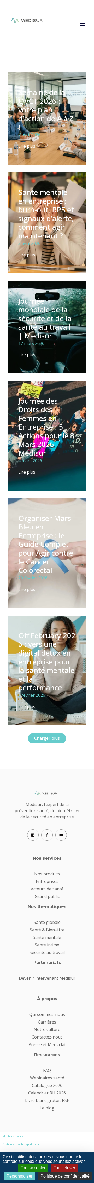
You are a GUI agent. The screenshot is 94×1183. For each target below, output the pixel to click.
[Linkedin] (33, 835)
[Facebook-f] (47, 835)
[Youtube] (61, 835)
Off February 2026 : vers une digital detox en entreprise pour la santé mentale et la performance (46, 661)
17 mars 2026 (31, 343)
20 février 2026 (33, 578)
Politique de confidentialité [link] (65, 1176)
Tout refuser (64, 1168)
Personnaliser (19, 1176)
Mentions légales (13, 1136)
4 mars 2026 (30, 460)
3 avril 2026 (29, 243)
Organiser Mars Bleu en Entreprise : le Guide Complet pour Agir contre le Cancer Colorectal (45, 544)
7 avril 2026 (29, 134)
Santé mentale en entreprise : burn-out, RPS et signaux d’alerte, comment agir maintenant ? (46, 214)
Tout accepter (33, 1168)
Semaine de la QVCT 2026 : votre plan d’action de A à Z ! (46, 109)
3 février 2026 (31, 695)
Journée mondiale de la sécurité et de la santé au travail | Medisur (45, 318)
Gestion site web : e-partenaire (21, 1144)
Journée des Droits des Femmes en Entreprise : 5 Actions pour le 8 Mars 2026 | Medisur (46, 427)
